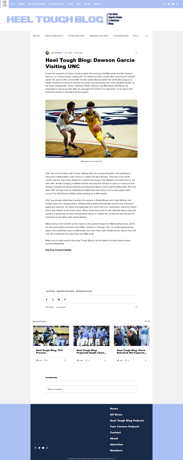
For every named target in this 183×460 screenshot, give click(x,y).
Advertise (116, 444)
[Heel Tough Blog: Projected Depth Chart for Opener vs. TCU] (92, 336)
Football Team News (76, 36)
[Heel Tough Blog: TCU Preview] (51, 336)
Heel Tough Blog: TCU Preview (49, 351)
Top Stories (50, 291)
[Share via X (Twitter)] (53, 299)
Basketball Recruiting (84, 291)
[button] (147, 36)
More (135, 36)
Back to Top (4, 449)
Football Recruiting (120, 36)
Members (116, 450)
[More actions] (136, 52)
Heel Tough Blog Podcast (127, 420)
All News (116, 414)
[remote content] (91, 267)
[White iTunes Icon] (177, 4)
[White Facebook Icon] (35, 447)
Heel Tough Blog (55, 20)
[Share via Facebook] (46, 299)
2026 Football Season (54, 36)
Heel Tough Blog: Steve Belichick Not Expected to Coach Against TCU (131, 351)
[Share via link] (65, 299)
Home (114, 408)
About (114, 438)
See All (147, 321)
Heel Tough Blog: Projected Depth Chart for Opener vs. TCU (90, 351)
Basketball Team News (99, 36)
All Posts (36, 36)
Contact (115, 432)
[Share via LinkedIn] (59, 299)
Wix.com (111, 459)
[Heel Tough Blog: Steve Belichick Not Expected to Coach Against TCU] (132, 336)
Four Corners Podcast (124, 426)
